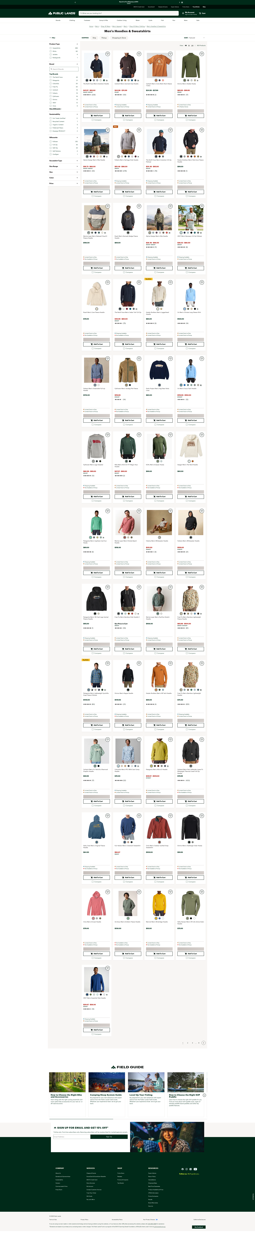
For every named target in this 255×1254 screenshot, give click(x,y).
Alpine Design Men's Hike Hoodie (94, 160)
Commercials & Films (61, 1186)
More (186, 20)
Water (138, 20)
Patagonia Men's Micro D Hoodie (156, 769)
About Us (58, 1173)
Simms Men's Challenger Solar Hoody (189, 845)
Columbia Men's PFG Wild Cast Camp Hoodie (127, 770)
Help (204, 7)
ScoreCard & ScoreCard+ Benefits (96, 1176)
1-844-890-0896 (151, 1223)
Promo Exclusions (153, 1196)
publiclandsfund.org (159, 1226)
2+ (105, 233)
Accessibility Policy (117, 1219)
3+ (107, 80)
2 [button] (187, 1043)
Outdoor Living (122, 20)
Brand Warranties (153, 1202)
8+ (201, 690)
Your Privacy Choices (149, 1219)
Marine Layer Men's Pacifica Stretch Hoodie (157, 618)
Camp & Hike (103, 20)
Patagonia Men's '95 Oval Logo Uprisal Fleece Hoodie (95, 618)
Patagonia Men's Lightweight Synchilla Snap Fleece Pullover (96, 694)
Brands (58, 20)
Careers (58, 1183)
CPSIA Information (153, 1193)
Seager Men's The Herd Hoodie (187, 465)
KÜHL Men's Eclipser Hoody (155, 465)
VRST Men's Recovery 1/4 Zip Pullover (189, 236)
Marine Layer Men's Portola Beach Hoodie (126, 542)
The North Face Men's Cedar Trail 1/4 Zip (128, 312)
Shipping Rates (152, 1183)
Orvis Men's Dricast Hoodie (92, 922)
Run (174, 20)
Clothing (72, 20)
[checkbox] (96, 120)
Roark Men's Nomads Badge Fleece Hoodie (126, 237)
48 (186, 45)
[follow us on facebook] (183, 1169)
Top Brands (120, 1183)
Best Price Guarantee (154, 1186)
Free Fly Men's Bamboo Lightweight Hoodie (189, 694)
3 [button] (192, 1043)
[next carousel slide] (179, 2)
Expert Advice (175, 7)
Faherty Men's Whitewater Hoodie (157, 541)
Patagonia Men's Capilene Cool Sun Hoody (95, 542)
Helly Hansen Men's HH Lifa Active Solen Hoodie (190, 923)
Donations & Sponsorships (63, 1176)
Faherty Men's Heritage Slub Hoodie (126, 160)
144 (192, 45)
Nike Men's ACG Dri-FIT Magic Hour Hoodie (126, 465)
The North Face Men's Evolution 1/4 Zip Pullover (158, 161)
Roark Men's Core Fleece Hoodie (93, 312)
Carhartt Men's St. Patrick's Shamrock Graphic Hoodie (95, 770)
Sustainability (59, 1179)
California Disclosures (200, 1219)
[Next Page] (204, 1043)
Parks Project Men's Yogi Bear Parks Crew (157, 389)
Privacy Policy (84, 1219)
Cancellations (152, 1179)
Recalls (150, 1199)
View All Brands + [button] (55, 109)
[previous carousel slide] (75, 2)
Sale (197, 20)
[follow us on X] (191, 1169)
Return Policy (152, 1176)
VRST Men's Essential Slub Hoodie (94, 998)
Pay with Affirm (91, 1199)
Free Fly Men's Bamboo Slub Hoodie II (127, 617)
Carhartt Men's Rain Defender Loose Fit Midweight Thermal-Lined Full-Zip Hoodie (190, 771)
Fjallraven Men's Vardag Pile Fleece (126, 388)
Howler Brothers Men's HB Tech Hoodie (159, 693)
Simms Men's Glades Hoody (186, 84)
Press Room (59, 1189)
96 (189, 45)
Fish (162, 20)
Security (150, 1206)
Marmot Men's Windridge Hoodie (157, 922)
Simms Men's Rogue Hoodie (124, 693)
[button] (94, 38)
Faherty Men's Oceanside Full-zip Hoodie (94, 389)
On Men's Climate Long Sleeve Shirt (189, 312)
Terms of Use (53, 1219)
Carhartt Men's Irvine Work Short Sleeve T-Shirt (159, 85)
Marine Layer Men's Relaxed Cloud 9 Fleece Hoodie (95, 237)
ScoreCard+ (151, 7)
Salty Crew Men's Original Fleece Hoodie (94, 846)
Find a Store (185, 7)
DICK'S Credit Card (139, 7)
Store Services (91, 1183)
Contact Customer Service (94, 1189)
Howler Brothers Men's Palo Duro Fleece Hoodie (190, 161)
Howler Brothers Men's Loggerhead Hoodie (157, 313)
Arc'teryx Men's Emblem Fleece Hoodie (127, 922)
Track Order (196, 7)
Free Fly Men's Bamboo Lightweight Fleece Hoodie (189, 618)
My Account (90, 1186)
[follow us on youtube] (195, 1169)
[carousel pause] (182, 2)
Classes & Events (163, 7)
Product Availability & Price (155, 1189)
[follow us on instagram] (187, 1169)
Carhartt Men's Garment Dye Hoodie (126, 84)
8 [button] (198, 1043)
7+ (201, 613)
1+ (197, 80)
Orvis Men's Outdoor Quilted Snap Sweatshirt (157, 846)
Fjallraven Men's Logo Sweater (93, 465)
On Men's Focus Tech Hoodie (186, 388)
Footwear (87, 20)
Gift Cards (89, 1196)
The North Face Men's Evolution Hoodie (96, 84)
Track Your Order (91, 1193)
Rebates (119, 1176)
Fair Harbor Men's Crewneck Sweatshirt (127, 845)
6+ (201, 385)
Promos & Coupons (122, 1179)
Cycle (150, 20)
